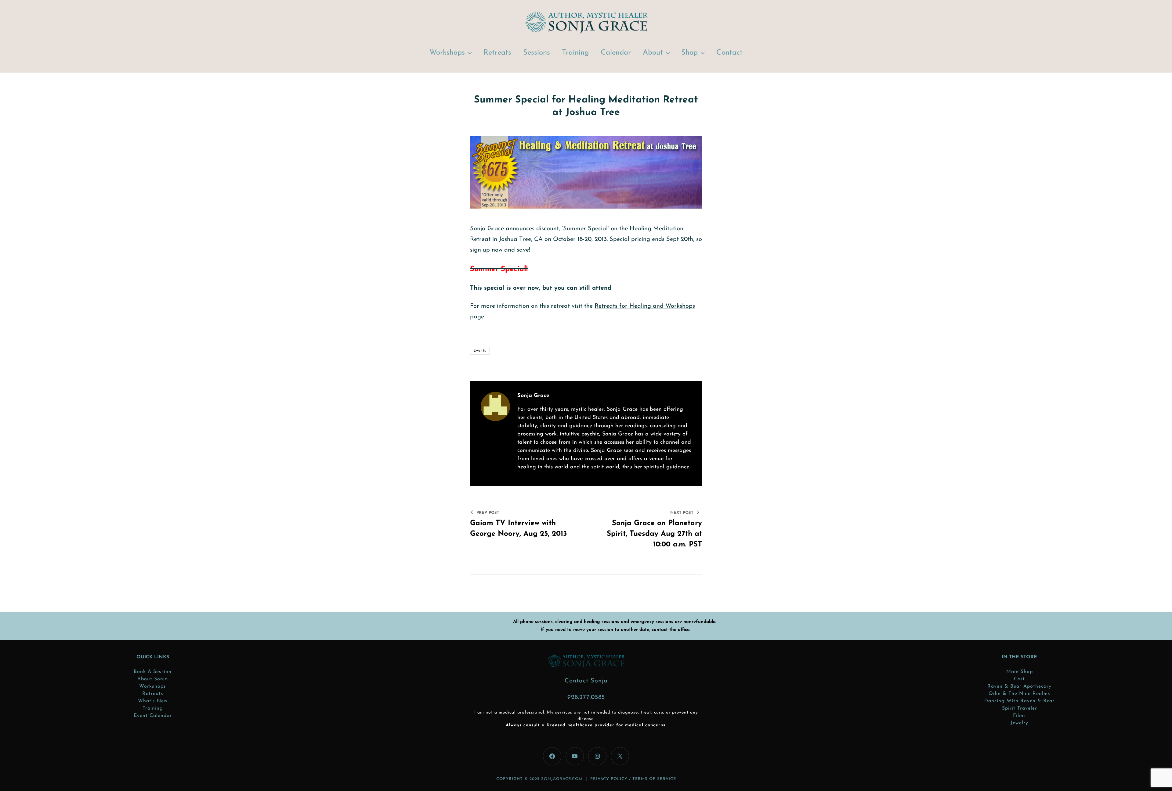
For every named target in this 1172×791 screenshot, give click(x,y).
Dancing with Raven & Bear (1019, 701)
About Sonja (152, 679)
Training (153, 708)
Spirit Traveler (1019, 708)
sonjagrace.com (562, 779)
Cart (1019, 679)
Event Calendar (153, 715)
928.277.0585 (586, 697)
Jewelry (1019, 723)
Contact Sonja (586, 681)
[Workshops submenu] (470, 52)
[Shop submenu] (702, 52)
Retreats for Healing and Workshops (645, 306)
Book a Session (153, 671)
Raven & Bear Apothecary (1019, 686)
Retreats (152, 693)
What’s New (153, 701)
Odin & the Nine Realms (1019, 693)
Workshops (152, 686)
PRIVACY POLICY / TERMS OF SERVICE (633, 779)
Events (479, 351)
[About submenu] (668, 52)
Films (1019, 715)
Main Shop (1019, 671)
